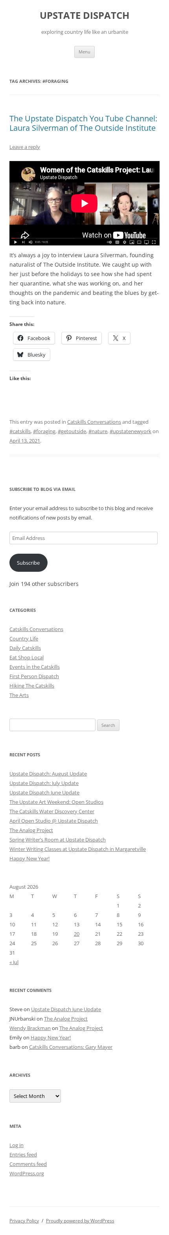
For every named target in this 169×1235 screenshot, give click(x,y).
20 (76, 933)
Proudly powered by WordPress (80, 1220)
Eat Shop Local (26, 657)
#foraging (44, 431)
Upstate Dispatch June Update (44, 792)
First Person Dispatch (34, 676)
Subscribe (28, 562)
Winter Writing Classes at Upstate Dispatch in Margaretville (77, 849)
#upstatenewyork (130, 431)
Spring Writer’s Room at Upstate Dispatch (57, 839)
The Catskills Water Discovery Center (51, 811)
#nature (97, 431)
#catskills (20, 431)
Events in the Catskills (34, 666)
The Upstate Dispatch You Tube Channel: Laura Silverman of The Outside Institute (83, 123)
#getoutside (72, 431)
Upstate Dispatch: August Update (48, 773)
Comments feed (28, 1163)
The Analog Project (31, 830)
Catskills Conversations (94, 421)
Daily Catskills (25, 647)
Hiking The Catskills (31, 685)
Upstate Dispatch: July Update (44, 783)
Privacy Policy (24, 1220)
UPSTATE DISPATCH (84, 15)
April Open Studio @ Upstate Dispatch (53, 820)
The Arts (19, 695)
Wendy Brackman (30, 1028)
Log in (16, 1145)
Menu (84, 52)
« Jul (13, 962)
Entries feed (23, 1154)
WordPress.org (26, 1173)
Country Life (23, 638)
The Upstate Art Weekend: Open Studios (56, 801)
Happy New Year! (29, 858)
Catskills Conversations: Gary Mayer (70, 1046)
